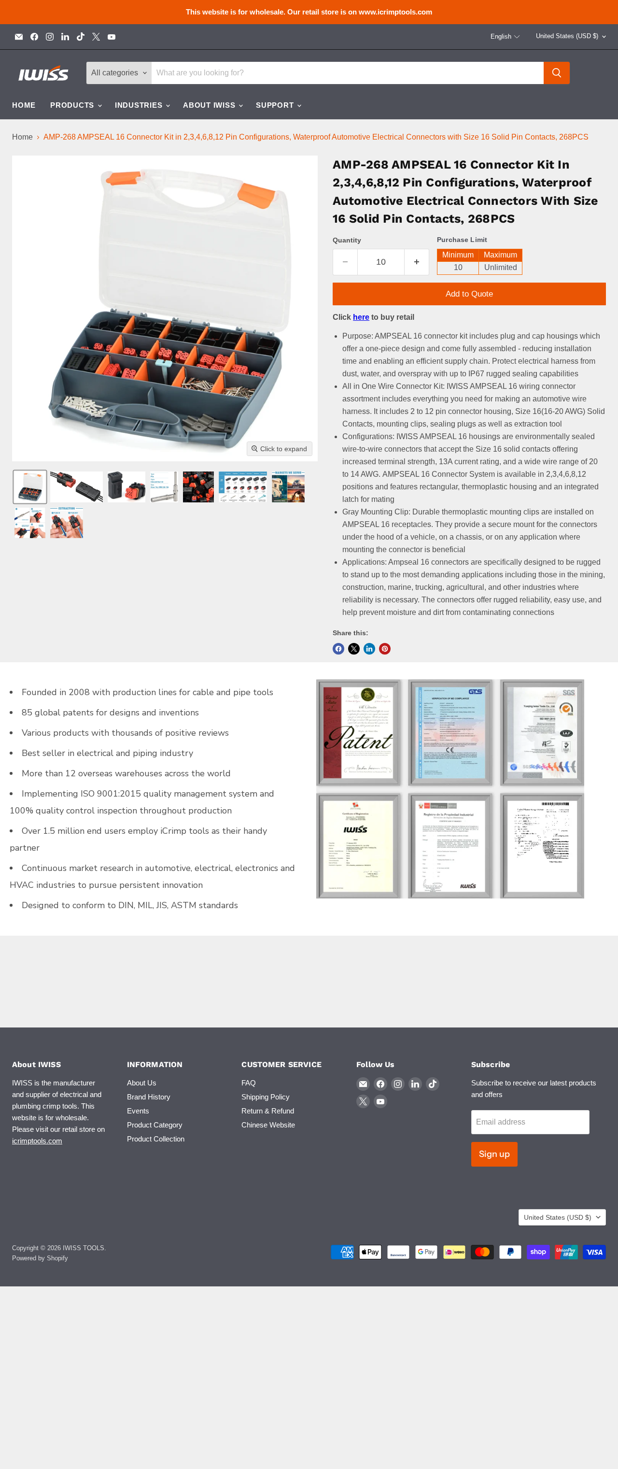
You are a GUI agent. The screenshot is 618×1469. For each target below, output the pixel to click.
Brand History (148, 1097)
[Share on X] (354, 649)
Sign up (494, 1154)
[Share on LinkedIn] (369, 649)
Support (276, 105)
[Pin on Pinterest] (385, 649)
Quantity (347, 240)
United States (567, 36)
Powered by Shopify (40, 1258)
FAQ (248, 1083)
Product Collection (155, 1139)
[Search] (557, 73)
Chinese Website (268, 1125)
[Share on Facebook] (338, 649)
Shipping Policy (265, 1097)
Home (24, 105)
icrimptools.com (37, 1141)
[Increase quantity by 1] (417, 262)
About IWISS (210, 105)
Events (138, 1111)
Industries (140, 105)
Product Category (155, 1125)
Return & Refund (267, 1111)
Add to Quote (469, 294)
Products (73, 105)
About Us (141, 1083)
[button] (505, 36)
